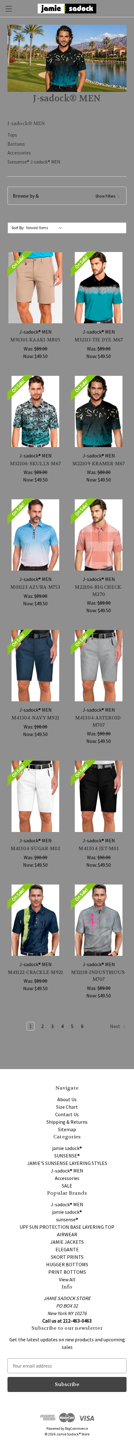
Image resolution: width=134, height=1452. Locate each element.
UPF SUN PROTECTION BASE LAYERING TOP (67, 1227)
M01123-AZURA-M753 (35, 587)
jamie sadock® (67, 1148)
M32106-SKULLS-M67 (35, 464)
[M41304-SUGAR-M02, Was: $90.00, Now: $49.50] (35, 796)
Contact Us (67, 1114)
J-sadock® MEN (67, 1170)
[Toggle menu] (8, 8)
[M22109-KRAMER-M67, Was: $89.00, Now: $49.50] (99, 411)
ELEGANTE (67, 1249)
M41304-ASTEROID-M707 (98, 721)
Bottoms (16, 144)
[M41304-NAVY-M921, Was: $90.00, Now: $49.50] (35, 665)
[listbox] (45, 228)
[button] (67, 196)
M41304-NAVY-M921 (35, 718)
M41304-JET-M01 (99, 848)
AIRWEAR (67, 1234)
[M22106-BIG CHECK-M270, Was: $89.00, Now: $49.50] (99, 535)
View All (67, 1279)
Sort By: (18, 227)
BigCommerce (76, 1428)
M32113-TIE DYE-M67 (98, 340)
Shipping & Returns (67, 1122)
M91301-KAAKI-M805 (35, 340)
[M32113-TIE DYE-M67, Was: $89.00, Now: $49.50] (99, 287)
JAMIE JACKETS (67, 1242)
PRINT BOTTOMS (67, 1272)
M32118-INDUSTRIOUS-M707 (99, 976)
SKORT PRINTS (67, 1257)
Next (115, 1026)
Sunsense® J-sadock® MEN (33, 162)
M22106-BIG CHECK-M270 (98, 590)
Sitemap (67, 1129)
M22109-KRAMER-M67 (98, 464)
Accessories (19, 153)
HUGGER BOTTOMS (67, 1264)
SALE (67, 1185)
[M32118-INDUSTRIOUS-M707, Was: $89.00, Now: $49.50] (99, 920)
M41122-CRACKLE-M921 (35, 972)
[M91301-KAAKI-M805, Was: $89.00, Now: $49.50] (35, 287)
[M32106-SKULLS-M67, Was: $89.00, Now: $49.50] (35, 411)
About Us (67, 1099)
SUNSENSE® (67, 1155)
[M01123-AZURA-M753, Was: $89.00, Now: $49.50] (35, 535)
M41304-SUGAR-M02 (35, 848)
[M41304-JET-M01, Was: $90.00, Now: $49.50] (99, 796)
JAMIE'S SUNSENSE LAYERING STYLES (67, 1163)
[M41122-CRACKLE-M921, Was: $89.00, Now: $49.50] (35, 920)
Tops (12, 135)
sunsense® (67, 1219)
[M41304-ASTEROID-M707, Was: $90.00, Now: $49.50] (99, 665)
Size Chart (67, 1107)
